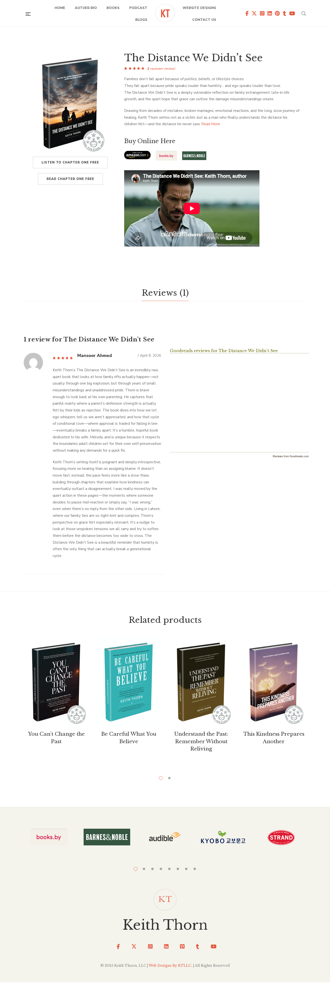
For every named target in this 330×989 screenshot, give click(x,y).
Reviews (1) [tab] (165, 293)
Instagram (260, 13)
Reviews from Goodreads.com (291, 456)
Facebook (245, 13)
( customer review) (161, 69)
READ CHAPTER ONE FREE (70, 179)
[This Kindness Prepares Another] (273, 682)
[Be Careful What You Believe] (128, 682)
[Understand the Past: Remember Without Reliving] (201, 682)
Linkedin (268, 13)
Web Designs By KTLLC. (170, 965)
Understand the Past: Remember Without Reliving (201, 741)
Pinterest (180, 946)
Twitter (253, 13)
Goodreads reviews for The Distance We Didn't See (224, 350)
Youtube (290, 13)
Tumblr (283, 13)
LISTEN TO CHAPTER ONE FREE (70, 162)
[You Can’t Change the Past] (56, 682)
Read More (210, 124)
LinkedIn (164, 946)
